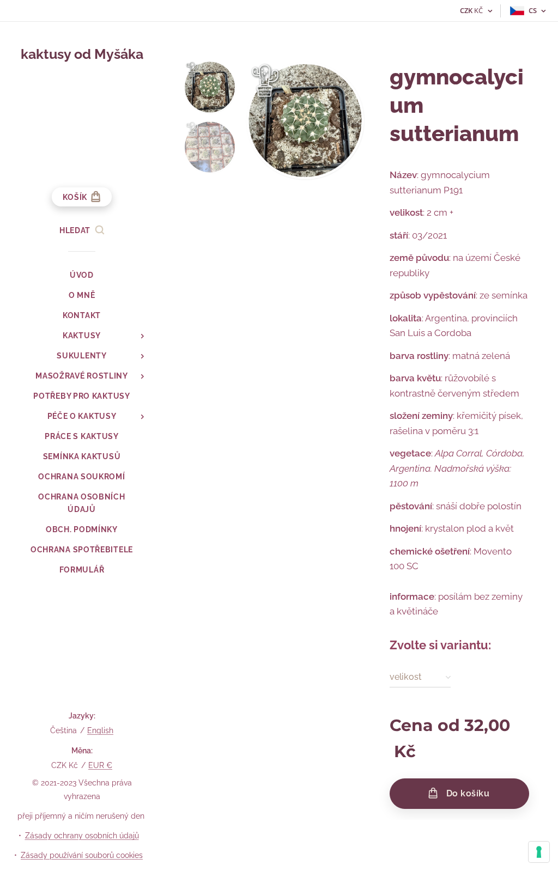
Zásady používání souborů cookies (82, 855)
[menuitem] (81, 275)
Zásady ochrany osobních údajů (82, 835)
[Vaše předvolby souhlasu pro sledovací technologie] (539, 852)
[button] (82, 230)
